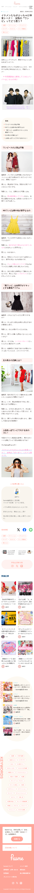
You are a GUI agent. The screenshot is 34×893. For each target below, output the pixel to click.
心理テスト (21, 764)
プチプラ (22, 760)
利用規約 (6, 873)
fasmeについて (8, 866)
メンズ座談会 (22, 28)
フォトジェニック (21, 793)
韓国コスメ (11, 772)
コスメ (21, 780)
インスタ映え (14, 785)
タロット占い (11, 768)
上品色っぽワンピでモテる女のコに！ (16, 138)
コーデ (5, 28)
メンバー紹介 (24, 866)
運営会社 (22, 869)
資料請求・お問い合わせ (10, 869)
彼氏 (23, 785)
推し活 (21, 797)
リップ (13, 780)
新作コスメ (13, 760)
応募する (17, 839)
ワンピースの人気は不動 (12, 124)
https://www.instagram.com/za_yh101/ (15, 106)
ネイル (16, 805)
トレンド (12, 809)
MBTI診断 (20, 756)
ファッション (12, 25)
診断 (13, 756)
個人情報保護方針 (25, 873)
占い (12, 764)
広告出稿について (11, 847)
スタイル (13, 28)
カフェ (13, 797)
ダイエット (12, 789)
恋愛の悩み (11, 801)
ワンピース (23, 25)
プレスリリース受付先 (10, 877)
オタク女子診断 (23, 768)
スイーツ (24, 805)
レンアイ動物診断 (22, 801)
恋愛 (4, 25)
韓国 (9, 805)
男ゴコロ (5, 32)
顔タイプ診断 (14, 776)
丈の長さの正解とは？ (11, 135)
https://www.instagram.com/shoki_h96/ (16, 108)
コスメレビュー (23, 772)
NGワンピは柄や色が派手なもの (14, 127)
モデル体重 (22, 809)
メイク (11, 793)
